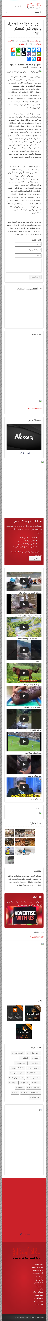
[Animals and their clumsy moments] (24, 604)
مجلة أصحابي (34, 41)
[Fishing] (24, 650)
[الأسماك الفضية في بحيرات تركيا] (24, 581)
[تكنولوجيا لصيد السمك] (24, 719)
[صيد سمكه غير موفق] (24, 764)
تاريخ (15, 1092)
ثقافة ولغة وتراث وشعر (31, 1092)
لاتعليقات (22, 44)
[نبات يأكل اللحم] (24, 787)
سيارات (36, 1082)
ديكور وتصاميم (34, 1068)
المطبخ (25, 1082)
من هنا (34, 558)
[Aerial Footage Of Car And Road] (24, 627)
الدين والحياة (18, 1053)
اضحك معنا (35, 1063)
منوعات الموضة (17, 1072)
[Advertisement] (24, 368)
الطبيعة (36, 1058)
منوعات (14, 1082)
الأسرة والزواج (34, 1053)
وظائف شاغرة (34, 1087)
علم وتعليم (35, 1097)
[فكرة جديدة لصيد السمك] (24, 696)
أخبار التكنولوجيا (17, 1068)
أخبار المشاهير (34, 1072)
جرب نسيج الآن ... (24, 1234)
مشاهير (20, 1087)
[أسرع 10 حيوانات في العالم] (24, 673)
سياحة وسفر (21, 1063)
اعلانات (25, 1058)
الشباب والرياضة (17, 1077)
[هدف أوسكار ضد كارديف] (24, 742)
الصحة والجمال (34, 1077)
